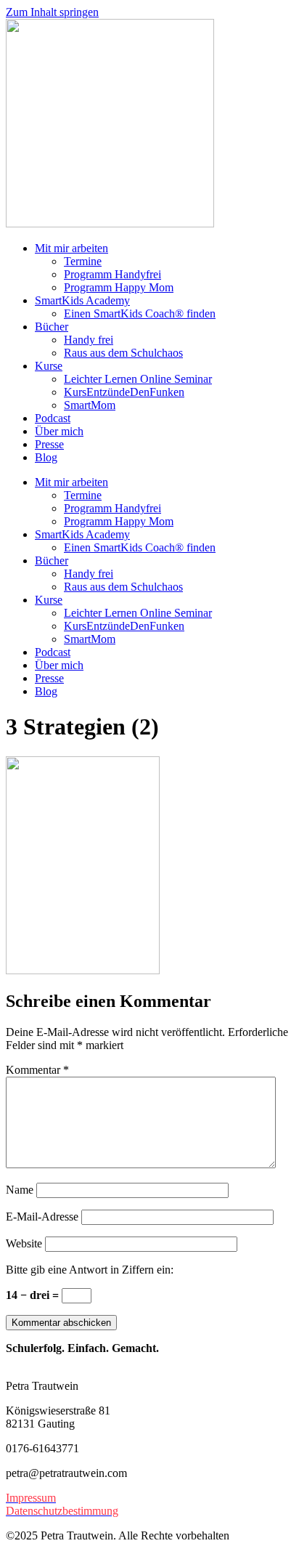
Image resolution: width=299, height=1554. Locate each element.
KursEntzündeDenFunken (124, 392)
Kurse (48, 366)
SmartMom (89, 405)
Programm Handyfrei (112, 274)
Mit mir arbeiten (71, 248)
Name (19, 1189)
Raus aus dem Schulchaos (123, 353)
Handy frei (88, 339)
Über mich (59, 431)
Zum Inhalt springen (52, 12)
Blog (46, 457)
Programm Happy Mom (118, 287)
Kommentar (37, 1070)
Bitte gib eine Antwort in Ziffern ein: (89, 1269)
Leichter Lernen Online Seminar (138, 379)
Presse (49, 444)
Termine (83, 261)
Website (24, 1243)
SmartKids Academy (82, 300)
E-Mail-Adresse (42, 1216)
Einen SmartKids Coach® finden (140, 313)
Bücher (51, 326)
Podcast (52, 418)
